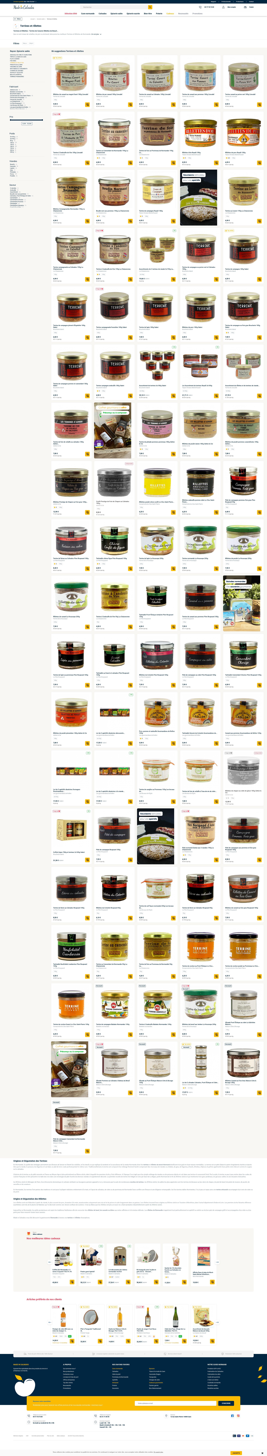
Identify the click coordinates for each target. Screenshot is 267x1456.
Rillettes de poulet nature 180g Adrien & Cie (197, 444)
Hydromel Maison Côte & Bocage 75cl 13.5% (117, 1330)
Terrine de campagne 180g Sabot (236, 269)
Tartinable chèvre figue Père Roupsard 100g (111, 558)
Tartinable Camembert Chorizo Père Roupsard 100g (243, 675)
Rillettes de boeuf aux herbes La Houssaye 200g (199, 1024)
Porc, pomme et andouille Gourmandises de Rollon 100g (157, 732)
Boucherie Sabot (187, 271)
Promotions (67, 1388)
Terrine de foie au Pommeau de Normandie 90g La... (155, 965)
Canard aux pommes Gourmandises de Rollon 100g (243, 733)
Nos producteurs (68, 1371)
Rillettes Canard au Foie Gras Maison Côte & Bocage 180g (240, 1082)
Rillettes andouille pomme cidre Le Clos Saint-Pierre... (198, 501)
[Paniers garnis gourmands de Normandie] (114, 430)
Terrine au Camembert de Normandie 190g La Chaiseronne (112, 152)
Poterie (114, 1385)
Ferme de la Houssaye (146, 560)
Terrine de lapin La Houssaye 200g (151, 558)
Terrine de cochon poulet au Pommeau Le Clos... (242, 966)
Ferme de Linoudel (59, 96)
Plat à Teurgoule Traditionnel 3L (91, 1330)
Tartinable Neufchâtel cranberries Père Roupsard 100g (70, 965)
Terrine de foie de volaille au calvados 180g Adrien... (68, 443)
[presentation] (49, 1262)
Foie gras (13, 61)
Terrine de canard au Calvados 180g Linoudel (155, 94)
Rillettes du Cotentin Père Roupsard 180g (153, 675)
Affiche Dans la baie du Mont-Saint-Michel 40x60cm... (203, 1273)
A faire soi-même (213, 1380)
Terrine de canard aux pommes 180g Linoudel (198, 94)
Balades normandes (102, 1026)
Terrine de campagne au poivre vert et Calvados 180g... (198, 268)
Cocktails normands (214, 1382)
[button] (17, 19)
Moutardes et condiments (18, 68)
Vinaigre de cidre (154, 1380)
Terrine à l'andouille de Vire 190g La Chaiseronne (113, 269)
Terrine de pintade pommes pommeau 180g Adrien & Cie (157, 443)
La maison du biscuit (199, 1333)
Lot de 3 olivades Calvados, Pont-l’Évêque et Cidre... (200, 1083)
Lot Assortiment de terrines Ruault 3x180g (197, 386)
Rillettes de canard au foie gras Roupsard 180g (241, 908)
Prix (25, 43)
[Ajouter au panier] (87, 104)
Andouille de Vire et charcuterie (21, 55)
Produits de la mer (16, 64)
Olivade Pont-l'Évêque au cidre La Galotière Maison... (240, 1023)
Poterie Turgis (85, 1333)
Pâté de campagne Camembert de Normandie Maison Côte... (69, 1140)
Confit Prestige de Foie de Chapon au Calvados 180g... (112, 502)
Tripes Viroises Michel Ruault (191, 154)
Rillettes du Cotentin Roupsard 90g (108, 908)
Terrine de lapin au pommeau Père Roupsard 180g (70, 675)
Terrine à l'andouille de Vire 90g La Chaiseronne (113, 617)
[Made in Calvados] (23, 7)
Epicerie (152, 1368)
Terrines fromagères (17, 76)
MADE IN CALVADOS (21, 1365)
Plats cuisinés (14, 59)
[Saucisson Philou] (200, 198)
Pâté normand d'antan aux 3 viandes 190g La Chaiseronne (198, 849)
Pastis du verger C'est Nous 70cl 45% (146, 1330)
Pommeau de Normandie (120, 1377)
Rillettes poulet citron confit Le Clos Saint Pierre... (156, 502)
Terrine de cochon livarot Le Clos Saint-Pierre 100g (71, 1024)
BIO (70, 1336)
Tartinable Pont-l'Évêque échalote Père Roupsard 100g (156, 616)
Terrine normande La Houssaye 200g (195, 558)
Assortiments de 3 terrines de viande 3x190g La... (156, 269)
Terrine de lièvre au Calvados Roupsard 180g (68, 908)
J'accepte (236, 1453)
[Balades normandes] (243, 603)
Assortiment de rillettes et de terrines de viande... (242, 386)
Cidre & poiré (116, 1374)
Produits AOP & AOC (214, 1368)
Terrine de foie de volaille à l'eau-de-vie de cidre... (199, 791)
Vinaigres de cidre (16, 66)
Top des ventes (68, 1382)
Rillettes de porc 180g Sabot (192, 327)
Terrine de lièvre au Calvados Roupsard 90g (197, 908)
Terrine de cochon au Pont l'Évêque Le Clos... (198, 966)
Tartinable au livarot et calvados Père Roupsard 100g (112, 674)
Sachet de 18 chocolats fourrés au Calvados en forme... (173, 1270)
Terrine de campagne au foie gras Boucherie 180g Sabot (242, 326)
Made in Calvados (86, 1274)
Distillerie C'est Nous (143, 1333)
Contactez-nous (68, 1374)
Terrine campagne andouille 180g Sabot (110, 386)
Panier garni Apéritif (87, 1272)
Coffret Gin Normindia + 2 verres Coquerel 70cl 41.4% (62, 1271)
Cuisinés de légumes (16, 70)
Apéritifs (115, 1380)
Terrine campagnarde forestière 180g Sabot (111, 327)
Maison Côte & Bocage (232, 1026)
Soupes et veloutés (16, 72)
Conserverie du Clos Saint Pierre (149, 504)
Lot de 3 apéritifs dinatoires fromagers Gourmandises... (66, 790)
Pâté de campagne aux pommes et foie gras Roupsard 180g (240, 849)
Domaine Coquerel (58, 1274)
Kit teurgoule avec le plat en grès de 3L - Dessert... (146, 1271)
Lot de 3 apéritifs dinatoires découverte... (110, 733)
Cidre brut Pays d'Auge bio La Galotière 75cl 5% (175, 1330)
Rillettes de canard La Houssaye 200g (66, 617)
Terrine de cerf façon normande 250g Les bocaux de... (156, 907)
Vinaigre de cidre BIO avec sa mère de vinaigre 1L (62, 1330)
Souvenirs (115, 1388)
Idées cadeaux (37, 1234)
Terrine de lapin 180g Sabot (148, 327)
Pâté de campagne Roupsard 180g (108, 850)
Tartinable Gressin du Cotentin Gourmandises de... (199, 733)
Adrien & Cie (57, 446)
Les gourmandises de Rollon (105, 735)
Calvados (115, 1371)
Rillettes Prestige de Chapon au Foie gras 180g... (70, 502)
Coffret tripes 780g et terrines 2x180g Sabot (69, 852)
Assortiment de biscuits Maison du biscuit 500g (201, 1330)
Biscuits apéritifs (15, 74)
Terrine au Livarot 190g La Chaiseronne (239, 211)
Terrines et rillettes (17, 63)
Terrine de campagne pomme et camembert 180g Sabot (70, 385)
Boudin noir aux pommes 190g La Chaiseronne (112, 211)
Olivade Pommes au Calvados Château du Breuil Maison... (113, 1082)
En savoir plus (158, 1452)
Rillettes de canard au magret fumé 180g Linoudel (70, 94)
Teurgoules (152, 1377)
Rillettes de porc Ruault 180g (235, 153)
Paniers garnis (153, 1385)
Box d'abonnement (155, 1388)
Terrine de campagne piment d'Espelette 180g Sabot (69, 326)
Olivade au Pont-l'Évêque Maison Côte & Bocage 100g (156, 1082)
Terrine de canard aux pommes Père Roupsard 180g (200, 617)
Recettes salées (213, 1385)
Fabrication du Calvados (215, 1371)
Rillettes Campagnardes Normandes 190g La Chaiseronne (69, 210)
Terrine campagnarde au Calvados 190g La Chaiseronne (68, 268)
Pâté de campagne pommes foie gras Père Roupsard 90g (240, 501)
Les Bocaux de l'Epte (145, 793)
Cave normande (117, 1368)
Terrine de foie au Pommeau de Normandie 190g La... (156, 152)
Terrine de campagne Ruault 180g (151, 211)
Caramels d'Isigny (155, 1374)
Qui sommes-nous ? (69, 1368)
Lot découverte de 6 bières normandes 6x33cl (118, 1271)
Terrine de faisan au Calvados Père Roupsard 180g (71, 558)
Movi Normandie (198, 1276)
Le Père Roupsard (231, 504)
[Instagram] (238, 1416)
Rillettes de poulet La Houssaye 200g (238, 558)
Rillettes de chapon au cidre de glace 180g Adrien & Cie (243, 792)
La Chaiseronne (101, 154)
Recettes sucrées (213, 1388)
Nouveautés (67, 1385)
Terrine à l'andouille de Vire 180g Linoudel (68, 153)
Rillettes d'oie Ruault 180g (191, 153)
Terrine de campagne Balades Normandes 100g (112, 1024)
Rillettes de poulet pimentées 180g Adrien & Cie (70, 733)
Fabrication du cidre (214, 1374)
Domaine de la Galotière (172, 1333)
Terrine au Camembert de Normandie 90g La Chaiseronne (111, 965)
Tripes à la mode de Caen (18, 57)
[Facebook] (232, 1416)
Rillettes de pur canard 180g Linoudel (109, 94)
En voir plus (96, 34)
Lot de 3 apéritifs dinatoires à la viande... (110, 791)
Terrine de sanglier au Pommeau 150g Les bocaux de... (156, 790)
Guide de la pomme (214, 1377)
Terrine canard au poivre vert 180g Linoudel (240, 94)
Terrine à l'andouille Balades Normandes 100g (155, 1024)
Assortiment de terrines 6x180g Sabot (152, 386)
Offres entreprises (69, 1380)
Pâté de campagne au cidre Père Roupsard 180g (199, 675)
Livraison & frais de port (70, 1377)
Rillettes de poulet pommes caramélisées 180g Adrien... (241, 443)
